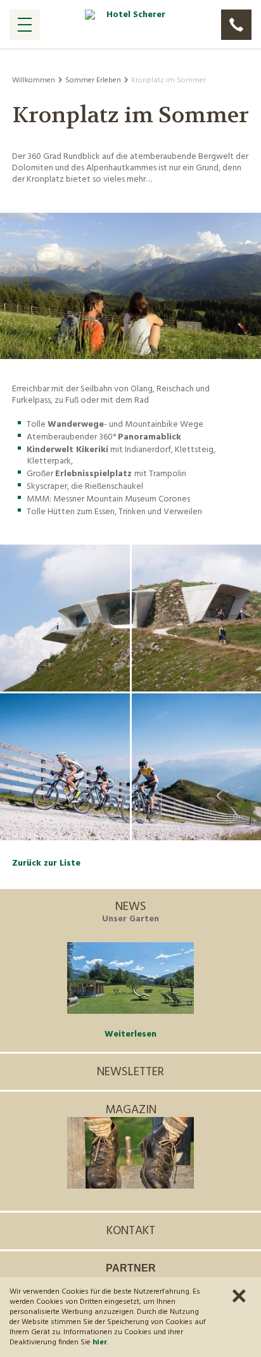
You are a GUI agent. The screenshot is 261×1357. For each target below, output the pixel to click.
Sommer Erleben (93, 80)
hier (99, 1342)
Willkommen (33, 80)
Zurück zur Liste (46, 863)
